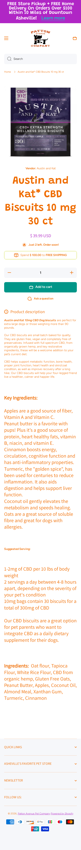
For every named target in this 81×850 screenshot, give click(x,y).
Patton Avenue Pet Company (34, 813)
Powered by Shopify (62, 813)
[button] (75, 38)
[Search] (7, 59)
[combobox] (40, 59)
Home (7, 71)
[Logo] (40, 38)
